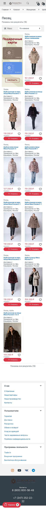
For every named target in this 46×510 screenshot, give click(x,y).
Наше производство (12, 399)
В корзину (35, 83)
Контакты (8, 403)
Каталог (16, 9)
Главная (5, 9)
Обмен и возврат (11, 427)
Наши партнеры (10, 395)
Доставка (8, 420)
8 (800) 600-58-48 (23, 490)
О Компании (9, 391)
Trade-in (7, 452)
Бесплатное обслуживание (15, 460)
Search (27, 3)
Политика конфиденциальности (17, 439)
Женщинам (31, 9)
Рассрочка (8, 424)
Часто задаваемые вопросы (16, 435)
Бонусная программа (13, 456)
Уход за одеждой (11, 431)
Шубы (11, 311)
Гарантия (8, 416)
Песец (27, 34)
